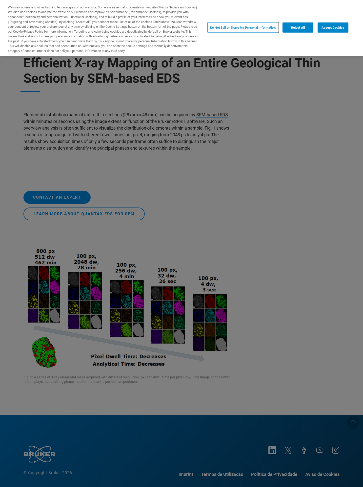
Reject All (298, 27)
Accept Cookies (333, 27)
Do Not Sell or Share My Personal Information (243, 27)
